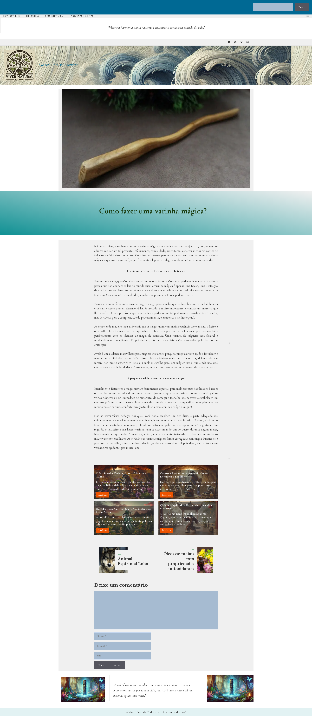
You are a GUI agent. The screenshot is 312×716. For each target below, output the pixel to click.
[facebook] (235, 42)
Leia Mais (102, 494)
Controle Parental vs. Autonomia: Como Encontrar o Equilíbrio (184, 474)
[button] (307, 16)
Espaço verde (11, 16)
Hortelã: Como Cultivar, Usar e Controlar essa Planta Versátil (123, 510)
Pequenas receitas (82, 16)
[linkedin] (229, 42)
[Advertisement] (239, 292)
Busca (301, 7)
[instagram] (248, 42)
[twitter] (241, 42)
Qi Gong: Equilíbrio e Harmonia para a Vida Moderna (186, 506)
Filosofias (32, 16)
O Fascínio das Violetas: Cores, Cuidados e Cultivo (121, 474)
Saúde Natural (54, 16)
